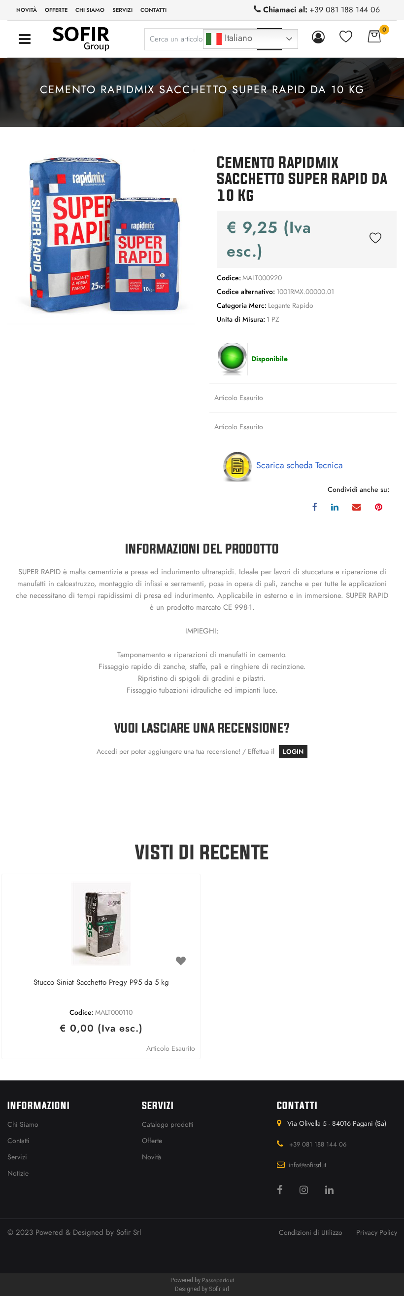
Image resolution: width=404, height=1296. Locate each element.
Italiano (237, 37)
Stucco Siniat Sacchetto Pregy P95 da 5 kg (101, 983)
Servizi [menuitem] (122, 10)
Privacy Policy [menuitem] (376, 1232)
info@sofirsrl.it (307, 1165)
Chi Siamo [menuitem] (22, 1124)
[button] (101, 236)
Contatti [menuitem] (153, 10)
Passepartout (218, 1280)
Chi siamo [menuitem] (89, 10)
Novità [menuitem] (26, 10)
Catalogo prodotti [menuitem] (168, 1124)
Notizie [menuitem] (18, 1173)
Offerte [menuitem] (56, 10)
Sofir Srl (128, 1232)
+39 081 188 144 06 (344, 9)
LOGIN (293, 751)
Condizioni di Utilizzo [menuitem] (310, 1232)
